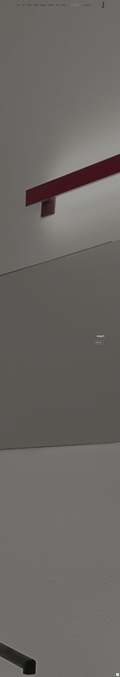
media (57, 5)
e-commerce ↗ (87, 5)
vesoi (23, 5)
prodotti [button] (29, 5)
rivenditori (51, 5)
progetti (35, 5)
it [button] (68, 5)
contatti (64, 5)
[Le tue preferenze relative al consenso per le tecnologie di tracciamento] (117, 674)
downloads (43, 5)
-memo (98, 342)
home (18, 5)
